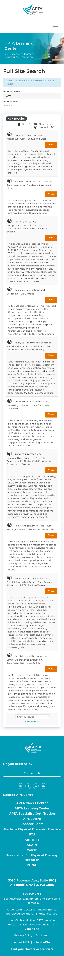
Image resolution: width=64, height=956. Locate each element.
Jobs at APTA (41, 942)
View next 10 (32, 721)
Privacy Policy (23, 935)
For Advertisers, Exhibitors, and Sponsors (31, 898)
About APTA (22, 942)
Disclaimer (43, 935)
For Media (32, 902)
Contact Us (32, 773)
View (51, 144)
